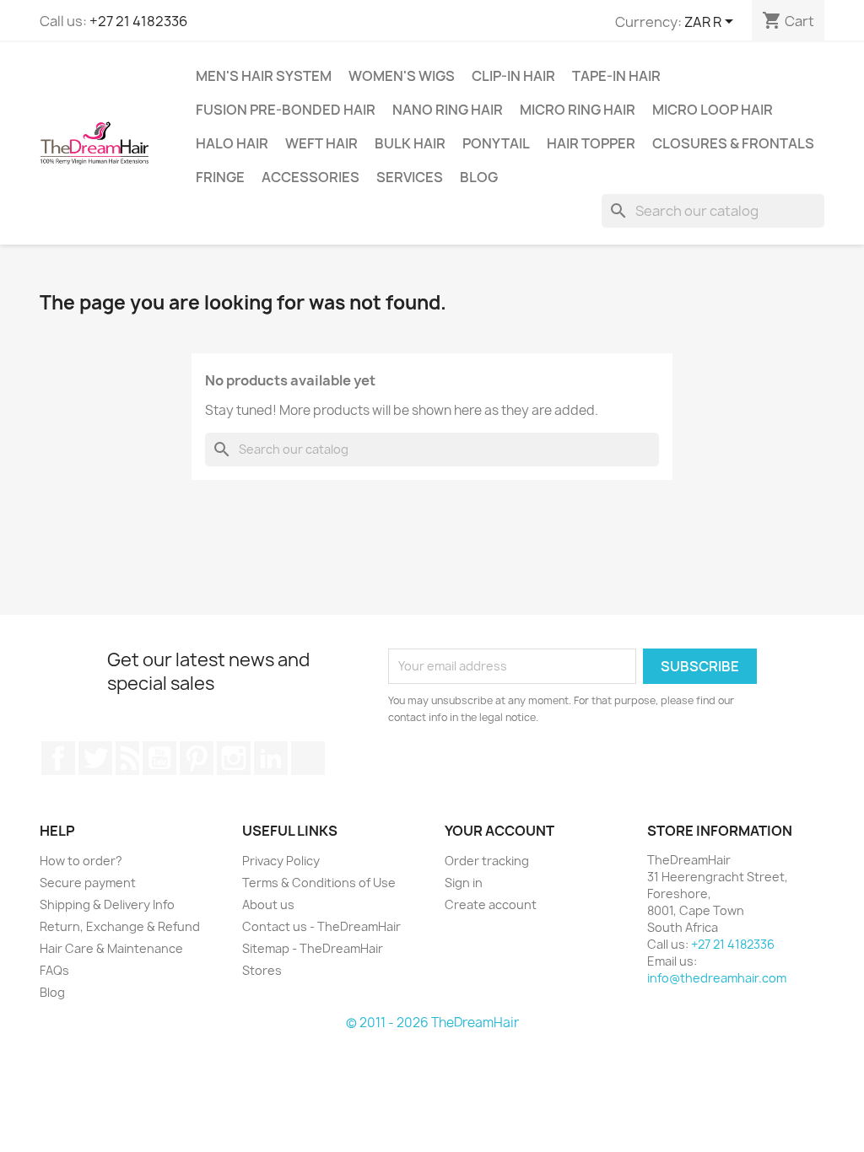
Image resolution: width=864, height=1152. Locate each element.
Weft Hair (321, 143)
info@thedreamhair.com (716, 978)
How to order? (81, 861)
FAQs (54, 970)
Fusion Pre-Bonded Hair (285, 109)
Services (409, 177)
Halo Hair (232, 143)
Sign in (464, 883)
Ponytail (496, 143)
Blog (479, 177)
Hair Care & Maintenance (111, 948)
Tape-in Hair (616, 76)
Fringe (220, 177)
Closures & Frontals (733, 143)
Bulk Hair (410, 143)
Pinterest (196, 758)
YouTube (159, 758)
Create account (491, 904)
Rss (127, 758)
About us (268, 904)
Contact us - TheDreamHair (321, 926)
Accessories (310, 177)
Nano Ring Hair (447, 109)
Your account (499, 830)
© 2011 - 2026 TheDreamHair (432, 1022)
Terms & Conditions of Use (319, 883)
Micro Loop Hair (712, 109)
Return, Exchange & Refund (120, 926)
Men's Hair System (264, 76)
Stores (262, 970)
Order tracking (487, 861)
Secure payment (88, 883)
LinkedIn (271, 758)
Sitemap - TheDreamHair (312, 948)
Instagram (234, 758)
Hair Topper (591, 143)
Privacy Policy (281, 861)
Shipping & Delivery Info (107, 904)
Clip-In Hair (513, 76)
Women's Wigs (401, 76)
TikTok (308, 758)
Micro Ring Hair (577, 109)
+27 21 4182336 (138, 21)
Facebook (58, 758)
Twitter (95, 758)
